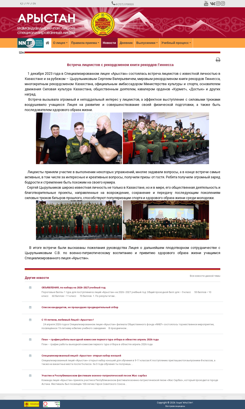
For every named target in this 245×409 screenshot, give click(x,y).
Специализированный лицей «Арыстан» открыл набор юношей (81, 355)
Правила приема (84, 42)
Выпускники (145, 42)
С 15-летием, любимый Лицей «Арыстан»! (68, 319)
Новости (109, 42)
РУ (28, 3)
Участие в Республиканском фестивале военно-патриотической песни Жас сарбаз (94, 375)
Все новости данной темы (205, 275)
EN (34, 3)
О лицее (59, 42)
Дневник (126, 42)
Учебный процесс (175, 42)
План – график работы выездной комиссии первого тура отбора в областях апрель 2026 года (100, 339)
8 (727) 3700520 (125, 4)
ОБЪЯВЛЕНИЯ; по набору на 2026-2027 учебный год (73, 287)
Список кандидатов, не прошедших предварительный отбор (80, 307)
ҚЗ (21, 3)
